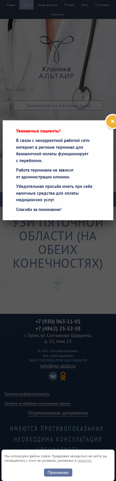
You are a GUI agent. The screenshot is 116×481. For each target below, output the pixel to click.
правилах (84, 460)
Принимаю (58, 472)
